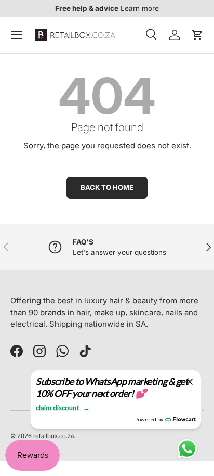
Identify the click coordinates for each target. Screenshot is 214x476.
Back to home (107, 187)
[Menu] (16, 34)
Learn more (140, 8)
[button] (197, 34)
